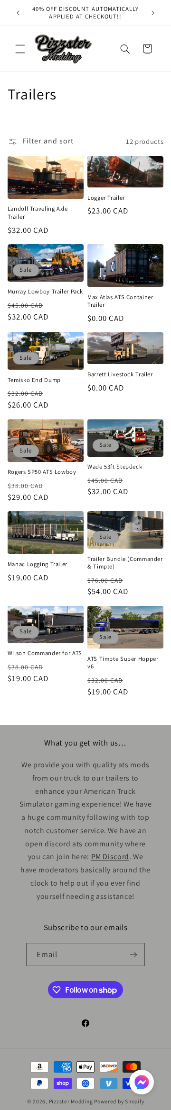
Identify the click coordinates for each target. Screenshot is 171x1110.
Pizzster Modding (71, 1101)
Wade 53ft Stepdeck (114, 467)
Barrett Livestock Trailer (120, 374)
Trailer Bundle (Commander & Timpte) (125, 562)
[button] (20, 49)
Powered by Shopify (119, 1101)
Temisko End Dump (34, 380)
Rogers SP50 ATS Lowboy (42, 472)
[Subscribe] (133, 954)
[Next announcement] (152, 12)
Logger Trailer (106, 198)
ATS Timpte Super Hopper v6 (123, 662)
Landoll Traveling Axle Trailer (38, 212)
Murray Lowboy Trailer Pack (45, 291)
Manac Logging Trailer (37, 564)
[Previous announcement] (18, 12)
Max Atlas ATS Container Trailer (120, 301)
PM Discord (110, 856)
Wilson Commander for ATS (45, 653)
